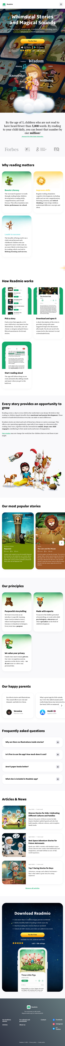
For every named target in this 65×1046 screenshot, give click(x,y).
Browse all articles (32, 888)
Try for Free (32, 935)
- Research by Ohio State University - (32, 136)
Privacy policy (32, 1042)
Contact (43, 1020)
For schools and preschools (24, 1020)
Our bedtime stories (6, 1020)
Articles (5, 1025)
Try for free (32, 41)
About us (22, 1025)
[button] (61, 4)
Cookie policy (41, 1042)
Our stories (6, 433)
